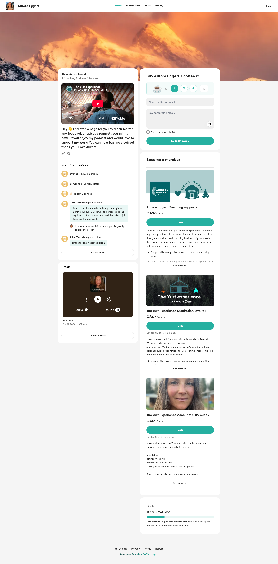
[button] (118, 5)
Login (269, 6)
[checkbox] (158, 132)
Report (159, 548)
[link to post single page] (98, 321)
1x (117, 309)
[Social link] (63, 153)
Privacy (135, 548)
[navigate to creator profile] (10, 6)
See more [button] (178, 265)
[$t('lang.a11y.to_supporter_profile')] (71, 226)
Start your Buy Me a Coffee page (138, 554)
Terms (147, 548)
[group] (180, 220)
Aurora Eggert (28, 6)
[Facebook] (68, 153)
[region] (180, 109)
